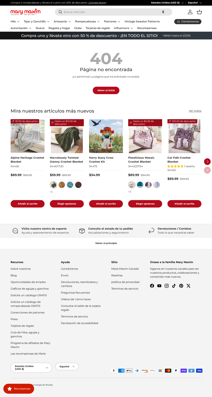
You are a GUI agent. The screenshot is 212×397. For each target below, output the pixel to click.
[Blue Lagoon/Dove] (140, 185)
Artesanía (60, 21)
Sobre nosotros (21, 268)
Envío (64, 275)
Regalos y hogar (59, 28)
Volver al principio (106, 243)
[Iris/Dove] (148, 185)
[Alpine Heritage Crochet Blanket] (28, 136)
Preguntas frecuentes (75, 292)
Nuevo (40, 28)
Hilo (13, 21)
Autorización (19, 28)
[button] (163, 12)
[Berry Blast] (70, 185)
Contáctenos (69, 268)
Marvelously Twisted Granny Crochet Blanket (66, 159)
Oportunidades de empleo (28, 282)
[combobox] (113, 12)
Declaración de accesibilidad (79, 323)
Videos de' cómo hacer (76, 299)
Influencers (121, 28)
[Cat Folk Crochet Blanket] (184, 136)
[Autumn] (61, 185)
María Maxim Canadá (125, 268)
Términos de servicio (74, 316)
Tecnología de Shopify (42, 385)
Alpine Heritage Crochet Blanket (27, 159)
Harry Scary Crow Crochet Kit (101, 159)
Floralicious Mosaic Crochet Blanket (141, 159)
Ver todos (195, 110)
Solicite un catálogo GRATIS (29, 295)
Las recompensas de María (28, 353)
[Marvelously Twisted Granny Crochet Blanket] (67, 136)
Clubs (78, 28)
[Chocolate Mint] (78, 185)
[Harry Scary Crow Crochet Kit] (106, 136)
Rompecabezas (85, 21)
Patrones (110, 21)
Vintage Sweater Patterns (142, 21)
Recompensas (147, 28)
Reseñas (117, 275)
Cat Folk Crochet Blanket (179, 159)
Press (14, 319)
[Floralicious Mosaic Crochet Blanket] (145, 136)
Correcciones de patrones (28, 312)
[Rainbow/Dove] (156, 185)
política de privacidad (125, 282)
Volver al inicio (106, 90)
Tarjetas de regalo (98, 28)
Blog (14, 275)
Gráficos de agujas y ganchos (30, 288)
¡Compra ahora (97, 2)
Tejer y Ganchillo (35, 21)
